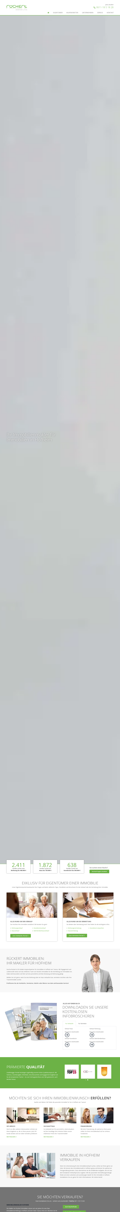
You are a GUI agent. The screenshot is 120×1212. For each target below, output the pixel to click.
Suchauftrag (49, 1126)
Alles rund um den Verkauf (21, 922)
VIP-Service (11, 1126)
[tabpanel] (89, 1038)
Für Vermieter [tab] (82, 1023)
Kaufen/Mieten (72, 13)
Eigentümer (58, 13)
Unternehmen (87, 13)
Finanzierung (86, 1126)
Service (100, 13)
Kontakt (110, 13)
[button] (85, 1079)
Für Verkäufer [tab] (69, 1023)
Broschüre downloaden (72, 1032)
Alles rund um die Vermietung (79, 922)
